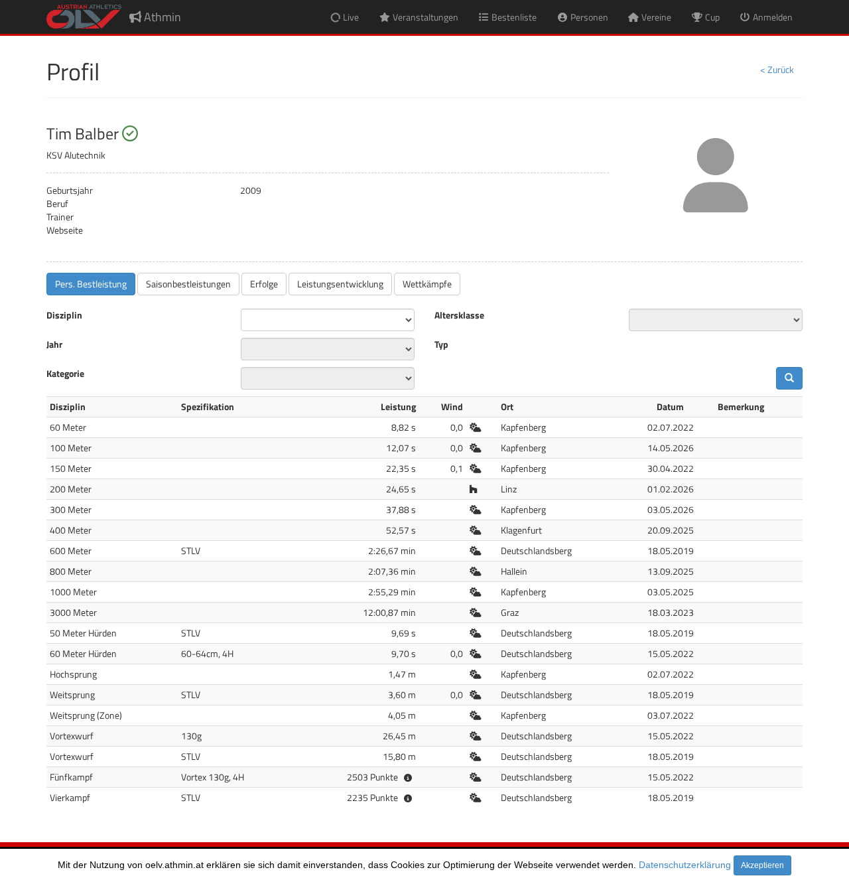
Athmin (161, 17)
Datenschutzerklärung (685, 864)
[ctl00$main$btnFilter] (789, 378)
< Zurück (777, 69)
